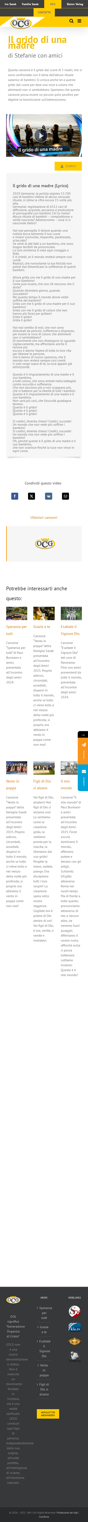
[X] (31, 496)
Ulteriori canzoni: (44, 517)
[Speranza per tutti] (16, 613)
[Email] (65, 496)
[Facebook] (14, 496)
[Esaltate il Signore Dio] (71, 613)
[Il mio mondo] (71, 768)
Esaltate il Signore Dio (44, 1348)
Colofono (44, 1517)
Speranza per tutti (44, 1313)
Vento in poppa (44, 1370)
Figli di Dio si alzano (44, 1389)
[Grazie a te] (43, 613)
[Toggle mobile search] (71, 21)
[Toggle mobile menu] (80, 21)
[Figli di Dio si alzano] (43, 768)
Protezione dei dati (67, 1512)
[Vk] (48, 496)
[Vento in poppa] (16, 768)
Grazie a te (41, 626)
